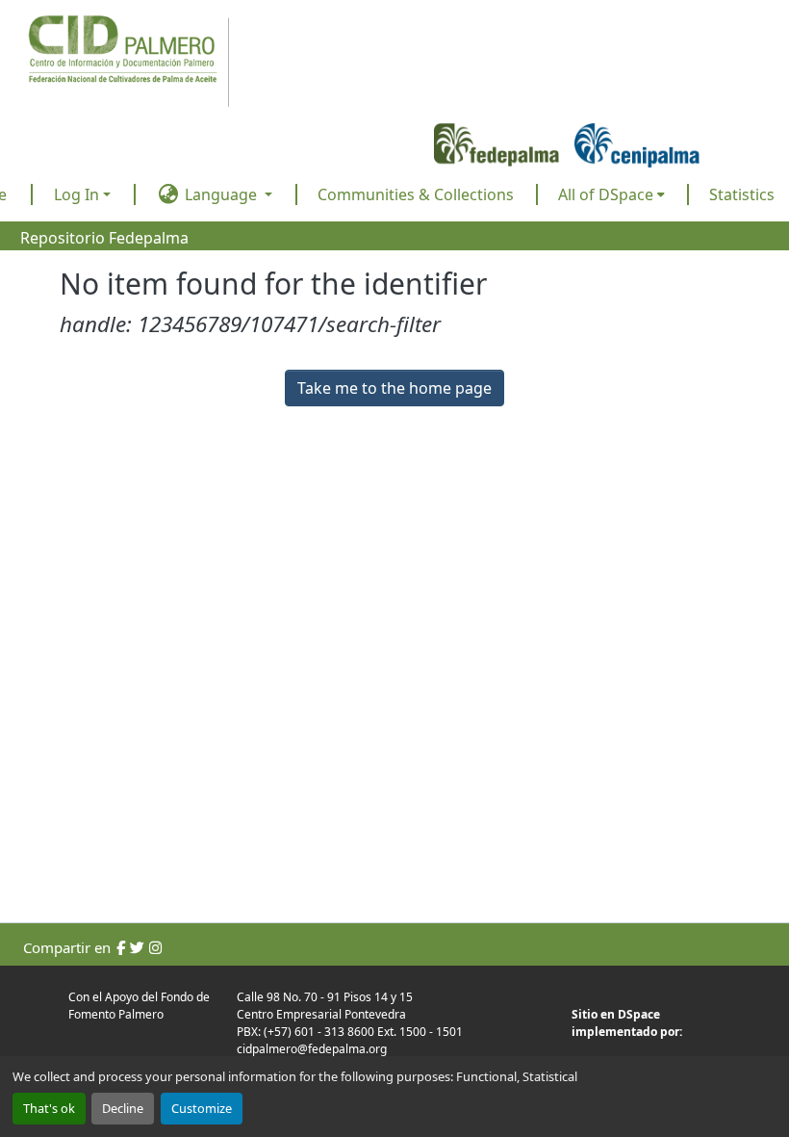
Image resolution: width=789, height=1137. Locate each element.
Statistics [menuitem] (742, 194)
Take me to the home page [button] (394, 388)
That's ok (49, 1108)
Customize (201, 1108)
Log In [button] (78, 194)
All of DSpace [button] (605, 194)
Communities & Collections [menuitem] (416, 194)
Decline (122, 1108)
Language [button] (221, 194)
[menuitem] (611, 194)
